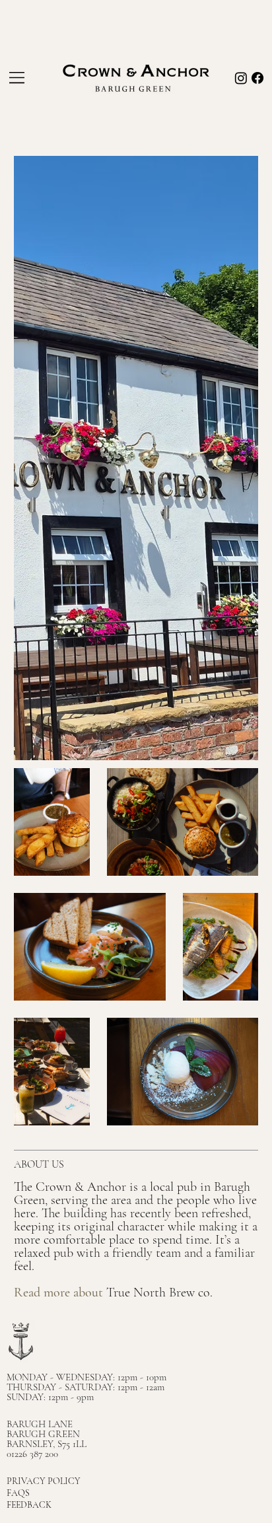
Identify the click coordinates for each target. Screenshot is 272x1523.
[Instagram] (241, 78)
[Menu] (17, 78)
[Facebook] (257, 78)
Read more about (60, 1292)
